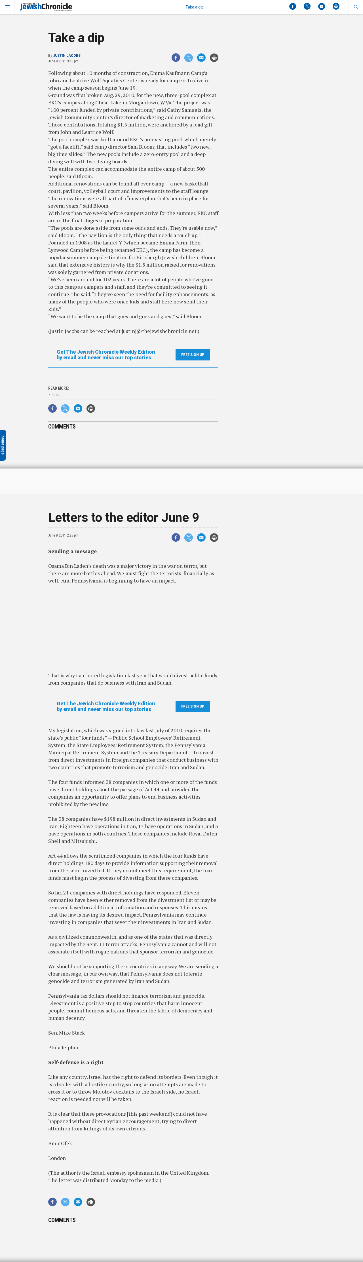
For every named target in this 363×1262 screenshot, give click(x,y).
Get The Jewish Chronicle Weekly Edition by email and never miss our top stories (106, 354)
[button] (356, 7)
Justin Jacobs (67, 56)
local (56, 394)
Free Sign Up (192, 355)
